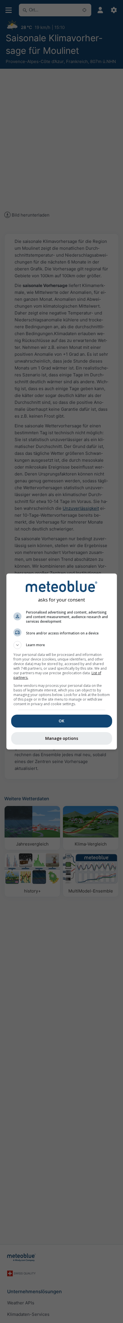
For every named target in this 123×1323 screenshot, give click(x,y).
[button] (61, 645)
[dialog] (61, 661)
